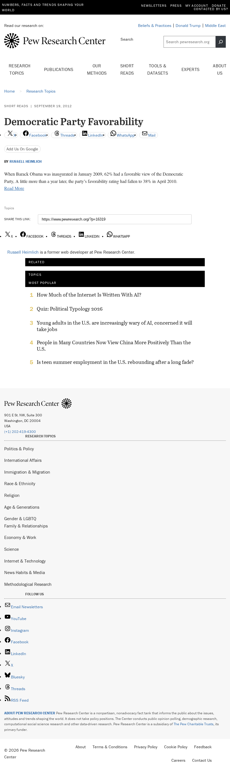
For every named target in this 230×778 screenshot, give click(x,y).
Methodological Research (28, 584)
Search (127, 39)
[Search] (221, 42)
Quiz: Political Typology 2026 (70, 309)
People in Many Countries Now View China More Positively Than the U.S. (114, 345)
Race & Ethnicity (19, 483)
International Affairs (23, 460)
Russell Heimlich (26, 161)
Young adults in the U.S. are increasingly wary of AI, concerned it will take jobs (114, 326)
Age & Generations (21, 507)
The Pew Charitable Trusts (193, 724)
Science (11, 549)
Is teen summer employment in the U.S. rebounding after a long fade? (115, 362)
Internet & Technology (25, 561)
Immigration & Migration (27, 472)
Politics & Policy (19, 448)
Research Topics (20, 69)
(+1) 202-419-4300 (20, 431)
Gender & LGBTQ (20, 518)
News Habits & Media (24, 572)
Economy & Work (20, 537)
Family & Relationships (26, 526)
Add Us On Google (22, 149)
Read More (14, 188)
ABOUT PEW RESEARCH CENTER (29, 713)
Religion (12, 495)
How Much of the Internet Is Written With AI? (89, 295)
